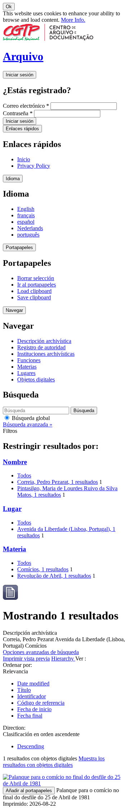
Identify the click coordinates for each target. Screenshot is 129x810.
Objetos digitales (36, 379)
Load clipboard (34, 291)
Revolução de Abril (54, 576)
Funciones (28, 360)
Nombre (15, 462)
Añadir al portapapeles (29, 790)
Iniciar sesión (19, 74)
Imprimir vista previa (26, 658)
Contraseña (18, 113)
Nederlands (30, 228)
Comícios (42, 569)
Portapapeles (19, 247)
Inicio (23, 159)
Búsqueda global (30, 418)
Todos (24, 475)
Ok (9, 6)
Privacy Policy (33, 166)
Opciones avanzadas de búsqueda (41, 652)
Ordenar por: (17, 665)
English (25, 209)
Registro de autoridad (41, 347)
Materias (27, 367)
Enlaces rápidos (22, 128)
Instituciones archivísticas (46, 354)
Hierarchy (63, 658)
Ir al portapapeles (36, 285)
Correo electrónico (26, 106)
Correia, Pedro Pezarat (57, 482)
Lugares (26, 373)
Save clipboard (34, 297)
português (28, 235)
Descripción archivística (44, 341)
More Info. (73, 20)
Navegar (14, 310)
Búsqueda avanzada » (27, 424)
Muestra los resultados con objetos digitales (54, 761)
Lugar (12, 508)
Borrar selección (35, 278)
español (25, 222)
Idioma (13, 178)
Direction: (14, 728)
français (26, 215)
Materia (14, 549)
